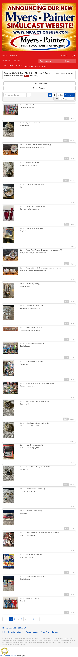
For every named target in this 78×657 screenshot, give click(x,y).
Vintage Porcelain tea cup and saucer (32, 147)
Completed (69, 95)
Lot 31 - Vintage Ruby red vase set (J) (32, 206)
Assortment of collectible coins (30, 308)
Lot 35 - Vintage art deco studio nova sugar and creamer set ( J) (41, 268)
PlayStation (23, 231)
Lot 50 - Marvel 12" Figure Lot (30, 598)
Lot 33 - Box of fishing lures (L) (30, 284)
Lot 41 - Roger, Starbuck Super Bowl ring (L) (34, 401)
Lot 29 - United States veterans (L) (31, 162)
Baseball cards (25, 346)
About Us (17, 61)
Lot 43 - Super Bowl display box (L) (31, 445)
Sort (56, 98)
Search (67, 61)
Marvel (22, 601)
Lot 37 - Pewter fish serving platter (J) (32, 327)
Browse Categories (39, 83)
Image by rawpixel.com (8, 656)
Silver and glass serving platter (30, 330)
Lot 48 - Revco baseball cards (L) (31, 554)
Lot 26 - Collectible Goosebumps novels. (33, 105)
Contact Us (6, 61)
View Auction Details (63, 74)
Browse (13, 55)
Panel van (23, 513)
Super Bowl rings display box (29, 448)
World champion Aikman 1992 (30, 426)
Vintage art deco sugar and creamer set (33, 271)
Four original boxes (26, 557)
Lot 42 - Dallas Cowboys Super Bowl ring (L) (34, 423)
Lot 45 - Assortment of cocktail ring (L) (32, 489)
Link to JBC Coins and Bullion (36, 66)
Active (60, 95)
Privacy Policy (45, 632)
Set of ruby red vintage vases (29, 209)
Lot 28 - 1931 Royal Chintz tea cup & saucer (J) (35, 145)
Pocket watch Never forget (28, 165)
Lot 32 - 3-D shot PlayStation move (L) (32, 228)
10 (29, 619)
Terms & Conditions (32, 632)
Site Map (55, 632)
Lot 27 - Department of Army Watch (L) (32, 123)
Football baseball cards (27, 386)
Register (64, 55)
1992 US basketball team (28, 535)
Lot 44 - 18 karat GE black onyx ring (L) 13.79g (35, 467)
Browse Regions (39, 88)
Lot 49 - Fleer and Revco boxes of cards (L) (34, 576)
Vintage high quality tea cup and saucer (33, 253)
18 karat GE (24, 470)
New (21, 187)
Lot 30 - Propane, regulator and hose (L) (33, 184)
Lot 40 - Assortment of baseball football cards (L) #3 (37, 383)
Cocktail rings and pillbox (28, 491)
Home (4, 55)
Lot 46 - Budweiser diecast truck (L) (31, 511)
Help (3, 632)
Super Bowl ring (25, 404)
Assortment (24, 364)
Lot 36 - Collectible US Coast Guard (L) (32, 306)
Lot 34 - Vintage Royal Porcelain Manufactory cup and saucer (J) (41, 250)
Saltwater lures (25, 286)
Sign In (73, 55)
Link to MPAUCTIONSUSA (12, 65)
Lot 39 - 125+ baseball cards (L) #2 (31, 361)
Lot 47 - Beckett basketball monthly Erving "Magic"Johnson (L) (40, 532)
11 (34, 619)
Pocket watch (24, 126)
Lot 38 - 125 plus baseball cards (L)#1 (32, 343)
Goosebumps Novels (27, 107)
